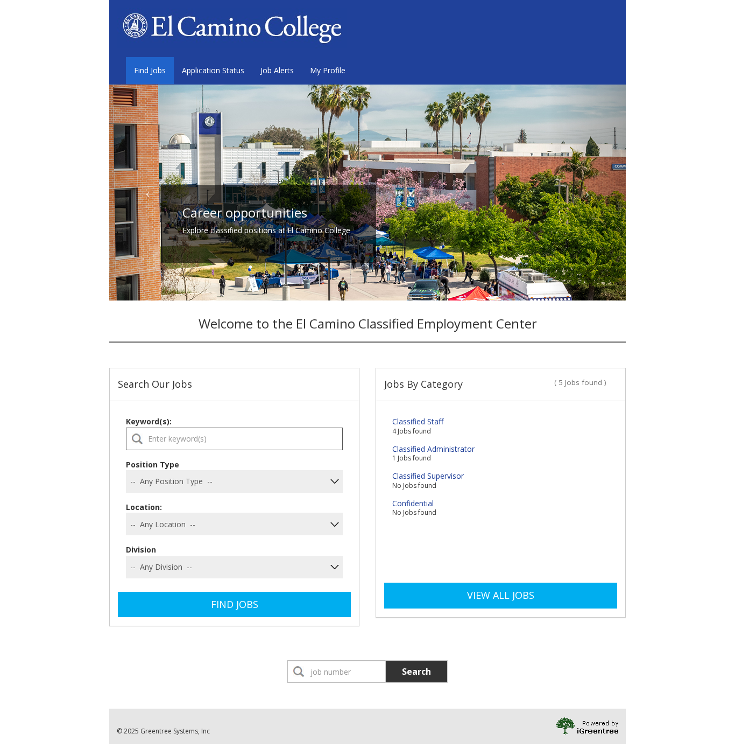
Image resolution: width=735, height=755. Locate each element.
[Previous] (148, 192)
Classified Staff (417, 421)
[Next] (587, 192)
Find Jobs (150, 70)
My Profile (327, 70)
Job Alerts (277, 70)
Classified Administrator (433, 449)
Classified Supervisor (428, 476)
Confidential (413, 503)
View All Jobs (500, 595)
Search (416, 671)
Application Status (213, 70)
